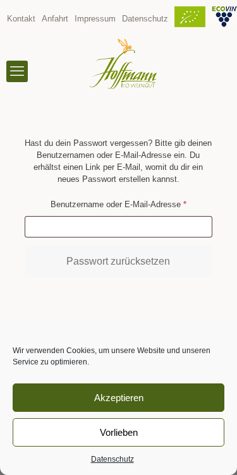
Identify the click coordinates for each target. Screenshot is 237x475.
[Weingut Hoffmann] (123, 64)
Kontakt (21, 18)
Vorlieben (119, 432)
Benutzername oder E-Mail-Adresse (131, 204)
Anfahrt (55, 18)
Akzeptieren (118, 397)
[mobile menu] (17, 71)
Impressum (95, 18)
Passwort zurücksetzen (118, 261)
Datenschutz (112, 459)
